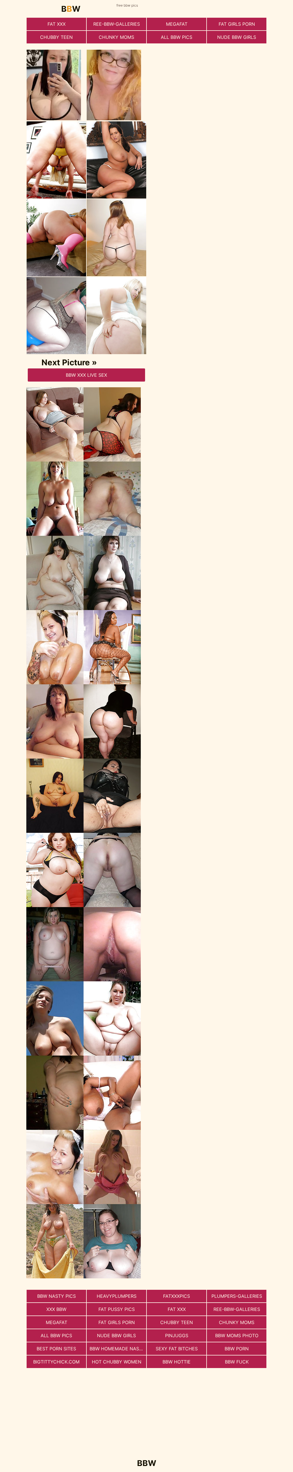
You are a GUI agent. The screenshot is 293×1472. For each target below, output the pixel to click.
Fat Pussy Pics (116, 1309)
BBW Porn (237, 1348)
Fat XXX (56, 24)
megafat (176, 24)
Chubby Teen (56, 37)
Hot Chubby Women (116, 1362)
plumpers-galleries (236, 1296)
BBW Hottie (177, 1362)
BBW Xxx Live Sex (86, 375)
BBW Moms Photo (236, 1335)
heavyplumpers (116, 1296)
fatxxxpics (176, 1296)
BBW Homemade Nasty (117, 1348)
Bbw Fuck (237, 1362)
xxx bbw (56, 1309)
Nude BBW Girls (236, 37)
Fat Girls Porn (237, 24)
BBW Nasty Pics (56, 1296)
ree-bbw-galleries (116, 24)
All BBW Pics (176, 37)
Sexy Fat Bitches (177, 1348)
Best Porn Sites (56, 1348)
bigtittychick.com (56, 1362)
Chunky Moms (116, 37)
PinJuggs (176, 1335)
